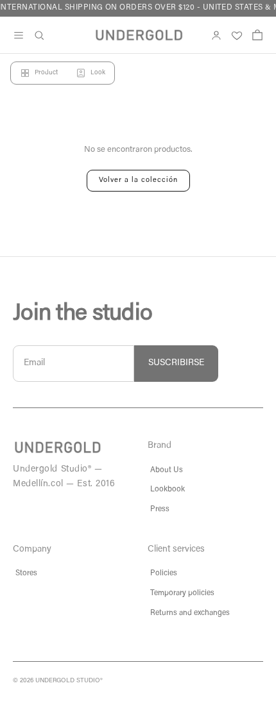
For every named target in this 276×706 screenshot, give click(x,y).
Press (159, 509)
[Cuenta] (216, 35)
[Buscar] (39, 35)
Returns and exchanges (190, 613)
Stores (26, 573)
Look (98, 73)
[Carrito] (257, 35)
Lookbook (167, 489)
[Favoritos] (237, 35)
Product (46, 73)
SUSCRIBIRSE (176, 363)
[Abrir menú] (18, 35)
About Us (166, 470)
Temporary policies (182, 593)
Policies (163, 573)
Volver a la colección (138, 180)
